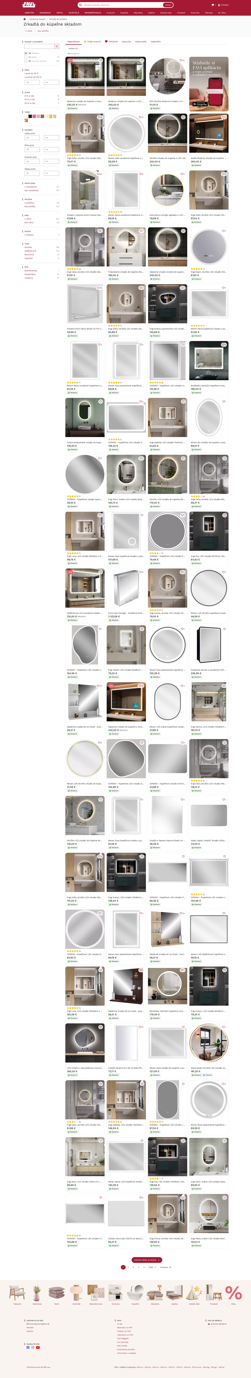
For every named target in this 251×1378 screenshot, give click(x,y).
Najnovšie (126, 41)
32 (101, 174)
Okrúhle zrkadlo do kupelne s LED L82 (168, 158)
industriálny (30, 274)
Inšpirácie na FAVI (125, 1335)
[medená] (26, 120)
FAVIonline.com (33, 1367)
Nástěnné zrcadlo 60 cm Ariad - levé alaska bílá (89, 727)
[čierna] (30, 116)
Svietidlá (76, 1304)
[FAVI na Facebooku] (28, 1347)
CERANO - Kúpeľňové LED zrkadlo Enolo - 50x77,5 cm (92, 670)
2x (80, 1122)
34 (183, 60)
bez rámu (29, 222)
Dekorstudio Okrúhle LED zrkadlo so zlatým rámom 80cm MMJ (220, 1068)
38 (101, 288)
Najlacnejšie (141, 41)
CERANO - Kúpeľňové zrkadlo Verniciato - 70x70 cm (174, 784)
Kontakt (30, 1327)
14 (142, 686)
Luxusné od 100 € (33, 77)
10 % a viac (30, 99)
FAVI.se (187, 1367)
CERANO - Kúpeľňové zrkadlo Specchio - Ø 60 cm (90, 499)
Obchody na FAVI (124, 1327)
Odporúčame (73, 41)
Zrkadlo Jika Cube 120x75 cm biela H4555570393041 (132, 1238)
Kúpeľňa (135, 1304)
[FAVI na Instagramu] (32, 1347)
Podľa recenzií (94, 41)
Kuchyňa (115, 1304)
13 (142, 117)
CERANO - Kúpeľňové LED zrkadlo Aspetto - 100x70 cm (216, 897)
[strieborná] (54, 116)
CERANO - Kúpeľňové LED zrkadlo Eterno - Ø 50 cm (174, 556)
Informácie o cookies (126, 1353)
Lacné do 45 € (31, 73)
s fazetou (29, 235)
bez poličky (43, 31)
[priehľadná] (46, 116)
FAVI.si (221, 1367)
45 (101, 686)
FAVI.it (180, 1367)
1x (121, 439)
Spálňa (175, 1304)
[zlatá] (50, 116)
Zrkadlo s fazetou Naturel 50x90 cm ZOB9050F (171, 840)
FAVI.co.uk (197, 1367)
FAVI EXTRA (122, 1346)
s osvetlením (31, 187)
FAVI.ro (155, 1367)
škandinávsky (31, 270)
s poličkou (29, 203)
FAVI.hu (164, 1367)
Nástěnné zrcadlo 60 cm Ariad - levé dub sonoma (172, 954)
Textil (56, 1304)
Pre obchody (122, 1342)
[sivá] (38, 116)
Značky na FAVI (124, 1331)
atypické (29, 258)
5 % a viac (29, 96)
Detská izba (194, 1304)
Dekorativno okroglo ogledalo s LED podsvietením (173, 215)
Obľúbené (113, 41)
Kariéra (30, 1331)
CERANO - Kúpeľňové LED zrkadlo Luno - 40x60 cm (174, 1125)
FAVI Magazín (123, 1338)
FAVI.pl (148, 1367)
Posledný (164, 1267)
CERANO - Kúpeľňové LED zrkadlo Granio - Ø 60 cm (132, 784)
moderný (29, 278)
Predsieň (214, 1304)
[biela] (26, 116)
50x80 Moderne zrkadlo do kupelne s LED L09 (212, 158)
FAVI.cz (140, 1367)
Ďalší (151, 1267)
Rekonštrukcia (96, 1304)
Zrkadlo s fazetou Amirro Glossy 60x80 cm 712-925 (90, 215)
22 (183, 913)
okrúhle (28, 247)
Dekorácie (37, 1304)
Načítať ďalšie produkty (145, 1260)
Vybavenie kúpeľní (37, 19)
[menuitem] (29, 13)
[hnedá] (42, 116)
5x (80, 269)
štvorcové (29, 254)
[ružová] (34, 116)
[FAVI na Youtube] (38, 1347)
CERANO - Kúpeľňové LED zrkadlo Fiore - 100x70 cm (91, 1238)
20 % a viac (30, 103)
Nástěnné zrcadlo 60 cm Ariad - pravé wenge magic (132, 1011)
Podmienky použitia (126, 1349)
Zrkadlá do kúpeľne (58, 19)
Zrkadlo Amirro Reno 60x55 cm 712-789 (85, 329)
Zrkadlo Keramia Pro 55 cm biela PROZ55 (127, 1068)
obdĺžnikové (30, 251)
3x (204, 894)
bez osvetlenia (31, 190)
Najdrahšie (156, 41)
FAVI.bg (206, 1367)
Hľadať (168, 5)
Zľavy (233, 1304)
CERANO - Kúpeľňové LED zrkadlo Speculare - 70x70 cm (134, 442)
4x (162, 382)
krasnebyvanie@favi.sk (39, 1324)
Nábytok (17, 1304)
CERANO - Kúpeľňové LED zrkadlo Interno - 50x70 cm (175, 385)
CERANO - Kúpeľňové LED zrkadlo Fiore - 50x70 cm (174, 897)
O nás (119, 1324)
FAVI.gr (214, 1367)
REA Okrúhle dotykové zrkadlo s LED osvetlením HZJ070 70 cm (179, 101)
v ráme (29, 31)
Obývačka (155, 1304)
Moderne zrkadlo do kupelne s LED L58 (126, 101)
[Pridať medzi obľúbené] (100, 60)
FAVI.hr (172, 1367)
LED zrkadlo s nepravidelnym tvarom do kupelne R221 (92, 1068)
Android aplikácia (218, 1324)
